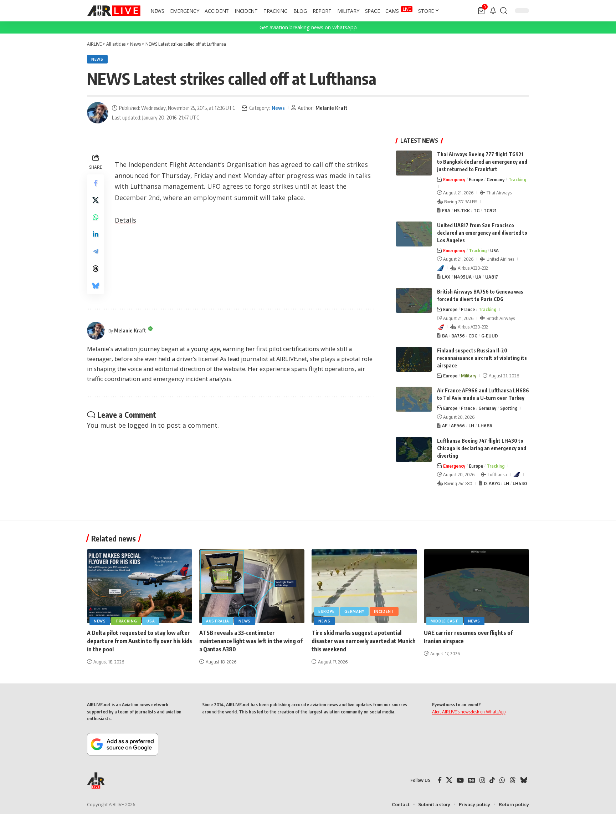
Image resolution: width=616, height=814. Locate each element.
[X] (449, 780)
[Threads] (513, 780)
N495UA (463, 277)
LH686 (485, 425)
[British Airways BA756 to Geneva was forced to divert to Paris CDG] (414, 300)
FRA (446, 210)
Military (468, 375)
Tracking (517, 179)
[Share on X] (95, 200)
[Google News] (471, 780)
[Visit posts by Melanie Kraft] (97, 112)
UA (478, 277)
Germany (495, 179)
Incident (384, 611)
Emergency (454, 179)
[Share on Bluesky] (95, 285)
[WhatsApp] (502, 780)
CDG (472, 336)
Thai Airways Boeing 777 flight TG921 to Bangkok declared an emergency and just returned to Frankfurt (482, 161)
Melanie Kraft (331, 108)
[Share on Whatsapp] (95, 217)
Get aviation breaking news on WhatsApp (308, 27)
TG (476, 210)
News (97, 59)
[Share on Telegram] (95, 251)
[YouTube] (460, 780)
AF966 (458, 425)
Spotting (508, 408)
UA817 (491, 277)
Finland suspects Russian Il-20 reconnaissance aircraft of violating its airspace (482, 357)
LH (471, 425)
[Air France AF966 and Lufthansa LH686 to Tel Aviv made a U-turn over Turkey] (414, 399)
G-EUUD (489, 336)
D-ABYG (492, 483)
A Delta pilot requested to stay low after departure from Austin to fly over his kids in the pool (139, 641)
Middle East (444, 621)
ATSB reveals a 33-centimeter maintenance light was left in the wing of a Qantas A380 (251, 641)
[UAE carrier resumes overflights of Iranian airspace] (476, 586)
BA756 (458, 336)
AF (444, 425)
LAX (446, 277)
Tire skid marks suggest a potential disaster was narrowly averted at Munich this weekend (364, 641)
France (468, 309)
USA (494, 250)
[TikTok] (492, 780)
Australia (217, 621)
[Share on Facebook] (95, 183)
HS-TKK (462, 210)
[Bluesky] (523, 780)
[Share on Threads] (95, 268)
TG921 (489, 210)
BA (445, 336)
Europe (476, 179)
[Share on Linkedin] (95, 234)
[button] (503, 11)
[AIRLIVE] (113, 10)
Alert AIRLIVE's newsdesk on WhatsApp (468, 711)
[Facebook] (439, 780)
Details (125, 220)
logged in (142, 425)
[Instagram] (482, 780)
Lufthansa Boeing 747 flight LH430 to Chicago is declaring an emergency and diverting (481, 448)
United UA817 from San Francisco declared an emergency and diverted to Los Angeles (482, 232)
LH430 (520, 483)
